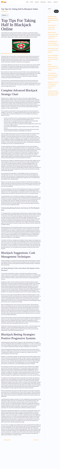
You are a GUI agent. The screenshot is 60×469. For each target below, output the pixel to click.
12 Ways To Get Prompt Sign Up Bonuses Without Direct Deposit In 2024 (53, 93)
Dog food (37, 2)
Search (49, 8)
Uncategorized (4, 11)
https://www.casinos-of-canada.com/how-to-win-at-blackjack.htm (14, 53)
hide (7, 15)
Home (27, 2)
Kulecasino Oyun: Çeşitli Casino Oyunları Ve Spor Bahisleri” (53, 50)
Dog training (43, 2)
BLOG (31, 2)
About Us (49, 2)
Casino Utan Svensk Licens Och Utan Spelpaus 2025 (52, 27)
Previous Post (6, 440)
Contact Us (55, 2)
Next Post (36, 440)
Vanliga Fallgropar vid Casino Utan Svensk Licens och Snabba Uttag (53, 43)
